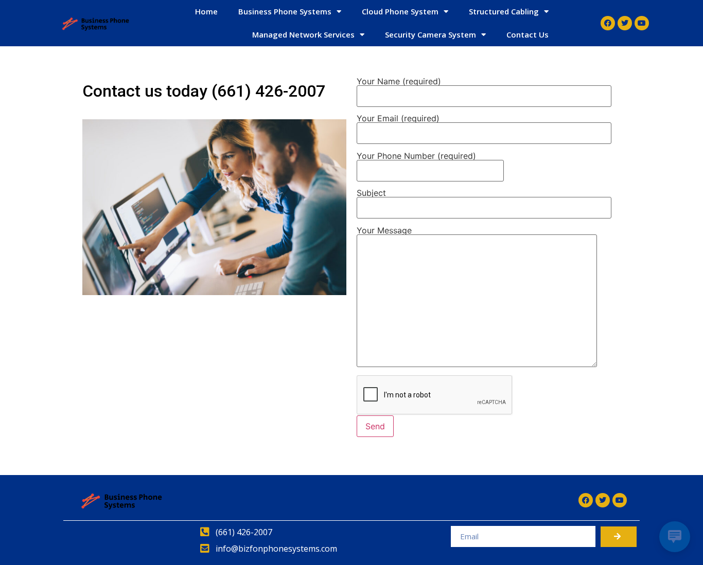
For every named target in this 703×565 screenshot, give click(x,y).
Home (206, 11)
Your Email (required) (398, 118)
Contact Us (527, 34)
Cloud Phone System (400, 11)
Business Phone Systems (284, 11)
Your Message (384, 230)
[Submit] (619, 536)
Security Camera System (430, 34)
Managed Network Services (303, 34)
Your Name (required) (399, 81)
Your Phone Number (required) (416, 156)
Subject (371, 193)
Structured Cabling (504, 11)
